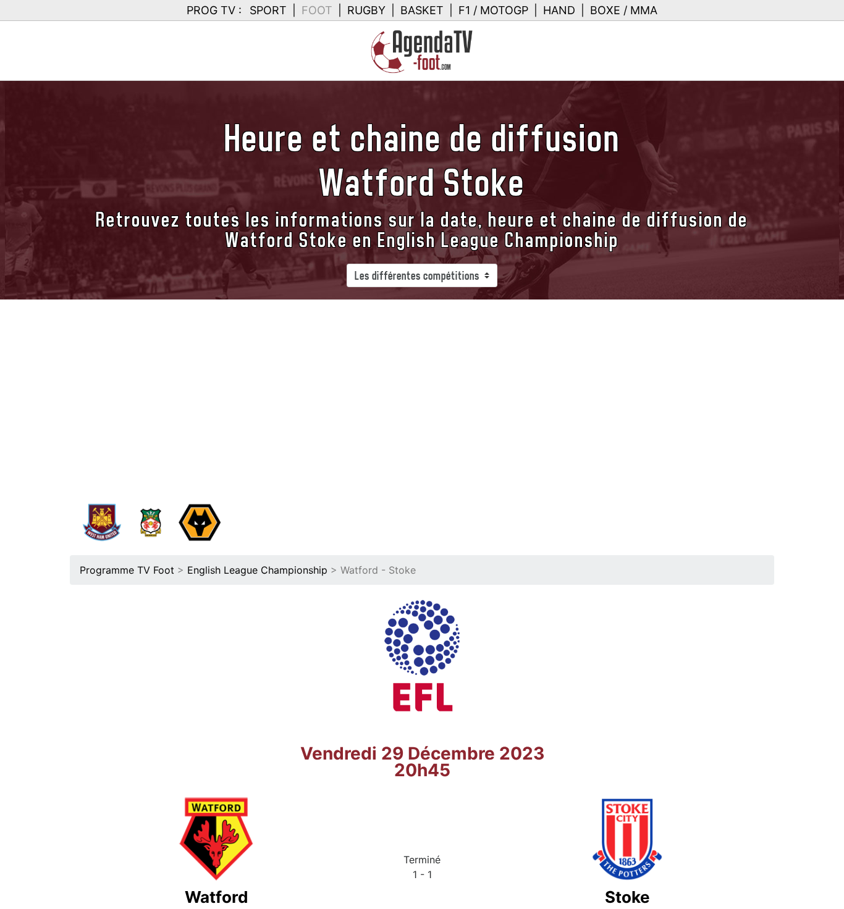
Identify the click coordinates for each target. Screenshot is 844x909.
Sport (268, 10)
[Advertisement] (422, 392)
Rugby (366, 10)
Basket (422, 10)
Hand (559, 10)
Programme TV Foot (127, 570)
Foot (317, 10)
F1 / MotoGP (493, 10)
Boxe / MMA (623, 10)
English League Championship (257, 570)
